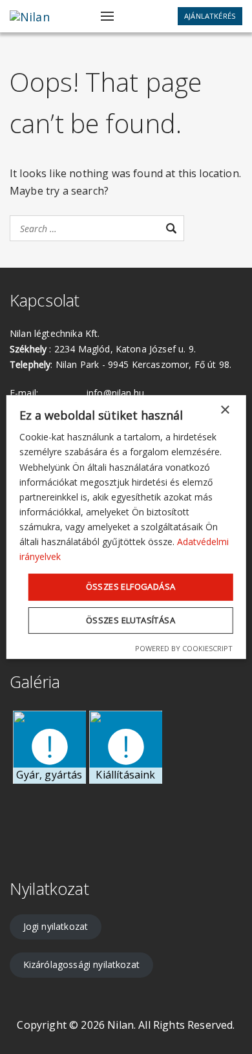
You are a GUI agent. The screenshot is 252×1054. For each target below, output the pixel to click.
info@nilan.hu (115, 393)
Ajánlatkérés (210, 16)
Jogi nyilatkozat (56, 926)
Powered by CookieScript (184, 648)
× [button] (224, 410)
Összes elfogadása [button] (131, 586)
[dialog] (126, 527)
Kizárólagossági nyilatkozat (81, 964)
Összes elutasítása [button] (130, 620)
